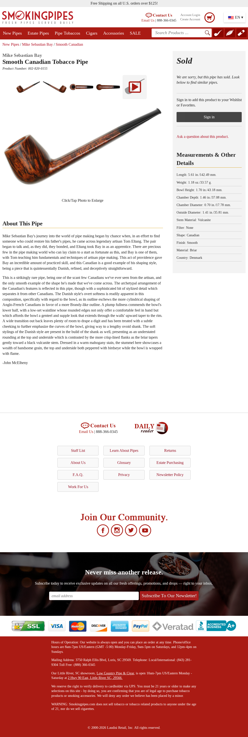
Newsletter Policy (170, 475)
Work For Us (78, 487)
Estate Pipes (38, 33)
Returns (170, 450)
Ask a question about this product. (203, 136)
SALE (135, 33)
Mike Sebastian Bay (37, 44)
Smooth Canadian (69, 44)
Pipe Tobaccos (67, 33)
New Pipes (12, 33)
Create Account (190, 19)
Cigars (91, 33)
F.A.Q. (78, 475)
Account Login (190, 15)
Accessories (113, 33)
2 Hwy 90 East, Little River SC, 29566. (95, 678)
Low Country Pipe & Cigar (115, 673)
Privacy (124, 475)
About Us (77, 463)
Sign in (209, 117)
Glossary (124, 463)
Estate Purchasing (170, 463)
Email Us (147, 20)
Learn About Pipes (124, 450)
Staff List (78, 450)
